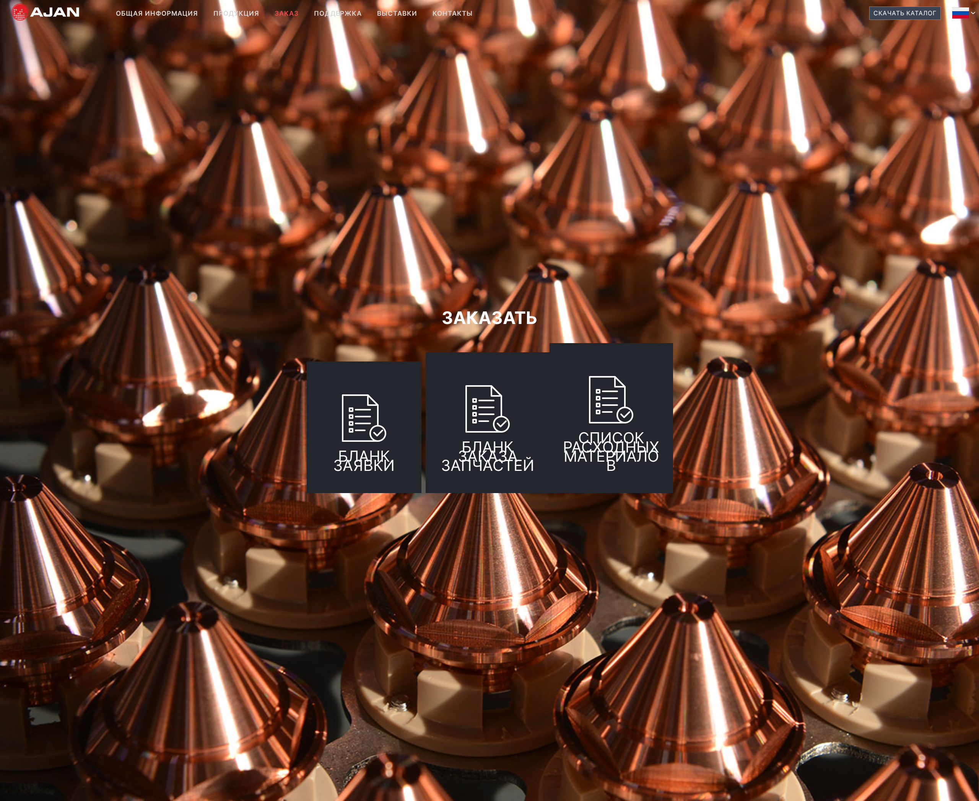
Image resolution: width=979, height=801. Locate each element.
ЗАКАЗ (287, 13)
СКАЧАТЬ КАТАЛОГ (905, 13)
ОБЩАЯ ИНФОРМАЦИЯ (157, 13)
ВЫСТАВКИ (397, 13)
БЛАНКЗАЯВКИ (364, 465)
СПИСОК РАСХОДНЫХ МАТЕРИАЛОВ (611, 451)
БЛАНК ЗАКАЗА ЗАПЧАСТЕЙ (487, 456)
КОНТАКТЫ (453, 13)
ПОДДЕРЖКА (338, 13)
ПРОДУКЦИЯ (236, 13)
